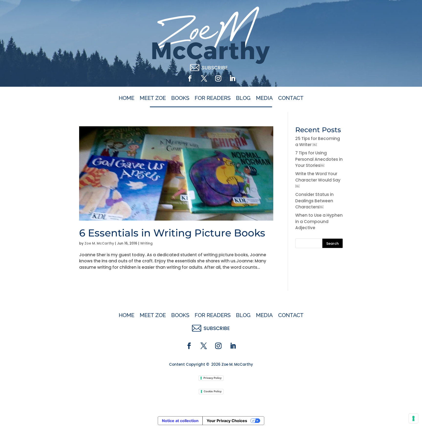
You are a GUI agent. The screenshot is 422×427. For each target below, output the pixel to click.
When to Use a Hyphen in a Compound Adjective (319, 221)
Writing (146, 243)
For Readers (213, 98)
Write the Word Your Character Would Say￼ (317, 180)
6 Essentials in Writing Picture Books (172, 233)
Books (180, 98)
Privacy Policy (212, 378)
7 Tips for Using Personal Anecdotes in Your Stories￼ (319, 159)
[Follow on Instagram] (218, 79)
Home (126, 98)
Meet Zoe (153, 98)
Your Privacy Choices (227, 420)
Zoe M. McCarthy (99, 243)
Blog (243, 98)
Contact (291, 98)
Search (332, 243)
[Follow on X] (204, 79)
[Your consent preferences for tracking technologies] (413, 418)
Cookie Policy (213, 391)
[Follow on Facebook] (190, 79)
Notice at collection (180, 420)
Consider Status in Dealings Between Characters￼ (314, 201)
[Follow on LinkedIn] (232, 79)
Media (264, 98)
